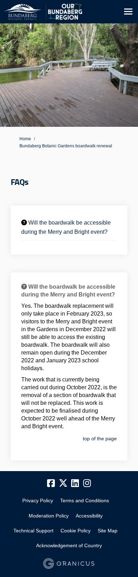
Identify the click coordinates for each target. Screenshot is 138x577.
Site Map (107, 530)
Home (25, 138)
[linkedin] (75, 483)
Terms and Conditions (84, 500)
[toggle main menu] (128, 11)
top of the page (100, 438)
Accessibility (89, 516)
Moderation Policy (49, 516)
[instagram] (87, 483)
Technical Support (33, 530)
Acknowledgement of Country (69, 545)
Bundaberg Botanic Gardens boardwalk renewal (65, 145)
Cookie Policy (76, 530)
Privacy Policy (37, 500)
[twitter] (63, 483)
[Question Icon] (24, 222)
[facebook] (51, 483)
